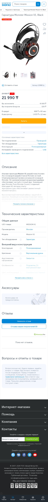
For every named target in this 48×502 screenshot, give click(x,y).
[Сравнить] (44, 29)
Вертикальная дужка (34, 253)
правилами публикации (14, 377)
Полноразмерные (39, 147)
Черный (42, 273)
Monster (29, 229)
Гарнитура (42, 144)
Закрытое (30, 258)
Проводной (41, 141)
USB (44, 150)
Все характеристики (10, 153)
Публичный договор (19, 475)
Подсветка (30, 265)
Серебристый (32, 273)
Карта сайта (33, 478)
